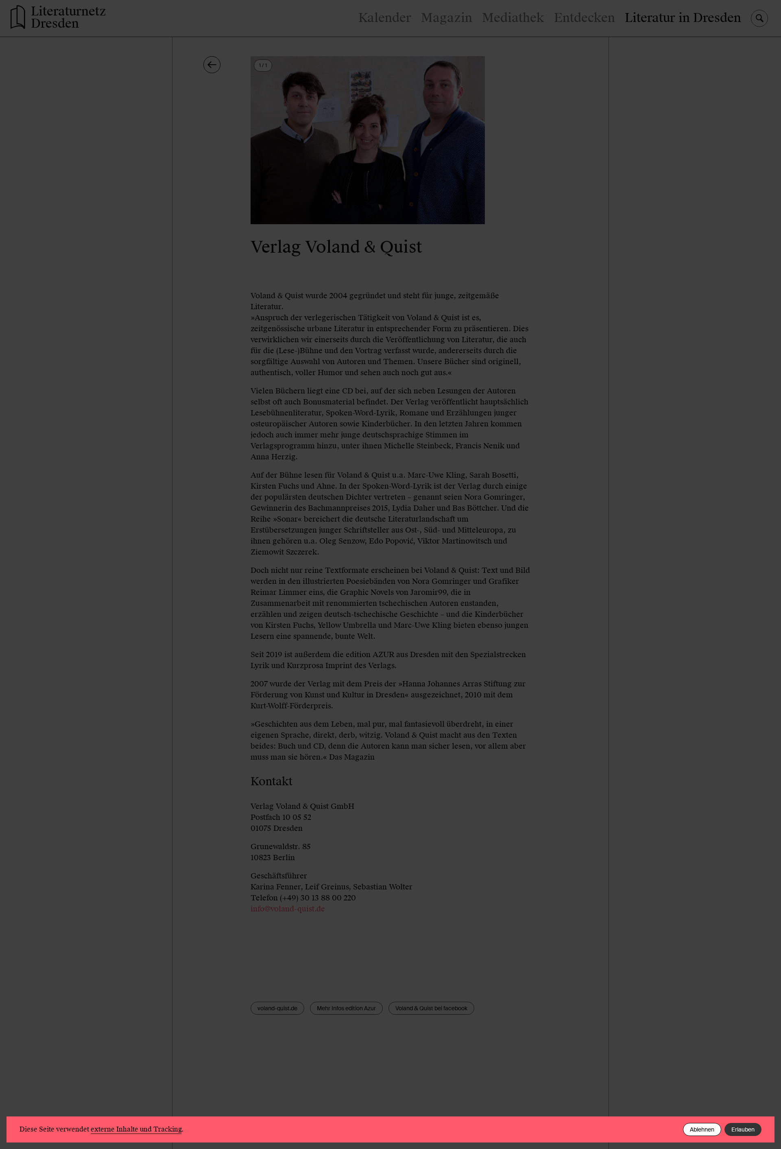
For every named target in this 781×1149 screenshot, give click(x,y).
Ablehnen (702, 1129)
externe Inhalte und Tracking (136, 1129)
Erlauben (743, 1129)
